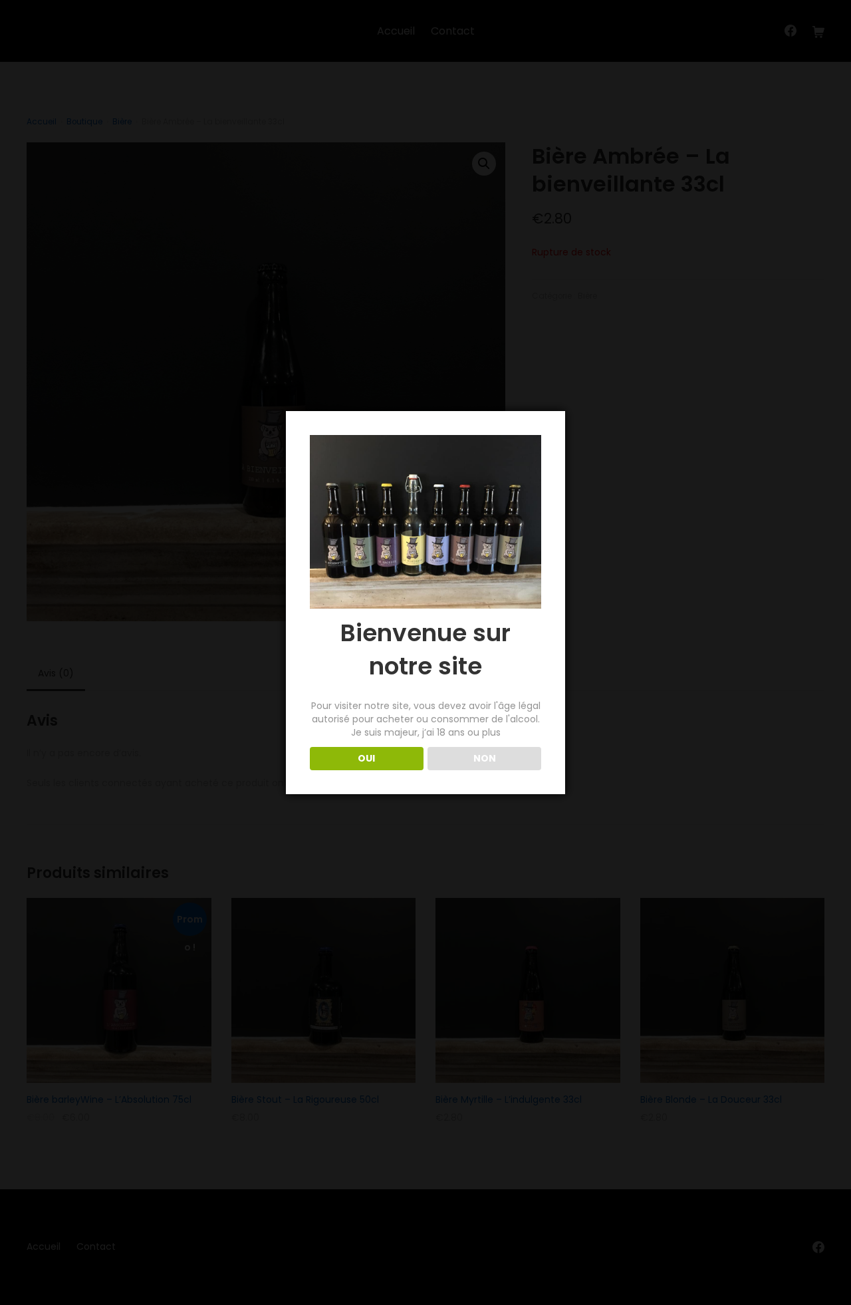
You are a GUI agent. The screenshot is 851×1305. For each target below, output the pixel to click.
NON (484, 758)
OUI (366, 758)
